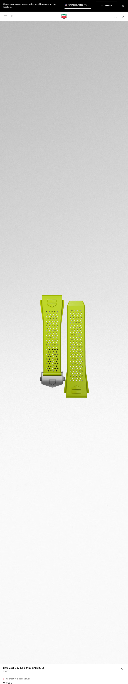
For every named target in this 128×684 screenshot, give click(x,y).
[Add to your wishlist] (123, 669)
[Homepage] (64, 16)
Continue (109, 6)
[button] (115, 16)
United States (76, 5)
